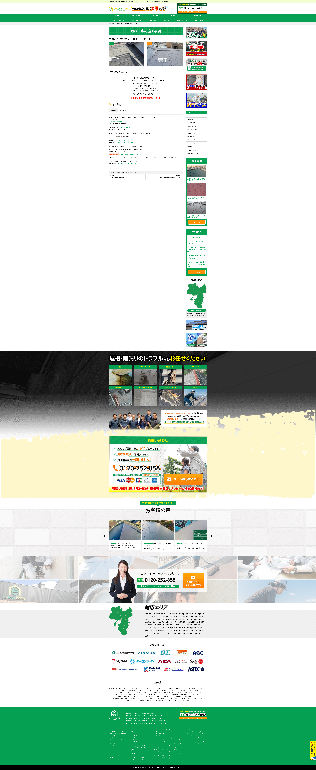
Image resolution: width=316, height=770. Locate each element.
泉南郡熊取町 (200, 622)
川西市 (181, 630)
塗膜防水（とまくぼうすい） (162, 690)
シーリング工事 (199, 20)
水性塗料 (178, 688)
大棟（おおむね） (150, 698)
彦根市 (195, 633)
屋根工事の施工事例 (136, 736)
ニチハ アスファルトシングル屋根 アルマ (196, 734)
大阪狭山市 (148, 622)
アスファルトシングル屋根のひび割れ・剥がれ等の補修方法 (169, 740)
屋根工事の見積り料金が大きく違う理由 (142, 748)
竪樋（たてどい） (131, 700)
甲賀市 (190, 633)
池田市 (163, 614)
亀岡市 (147, 636)
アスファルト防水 (130, 690)
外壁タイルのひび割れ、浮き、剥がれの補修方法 (166, 750)
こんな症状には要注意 (158, 736)
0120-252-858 (125, 127)
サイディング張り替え (193, 140)
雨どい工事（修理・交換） (194, 126)
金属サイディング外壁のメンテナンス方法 (164, 742)
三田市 (153, 633)
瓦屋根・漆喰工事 (182, 20)
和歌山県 (162, 630)
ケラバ (198, 696)
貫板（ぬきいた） (189, 696)
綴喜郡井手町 (149, 630)
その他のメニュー (189, 746)
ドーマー (183, 698)
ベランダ (121, 690)
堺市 (146, 614)
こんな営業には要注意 (158, 734)
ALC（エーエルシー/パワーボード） (158, 688)
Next (211, 536)
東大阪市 (183, 619)
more (197, 222)
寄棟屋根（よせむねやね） (121, 698)
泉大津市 (175, 614)
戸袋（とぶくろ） (163, 694)
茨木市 (202, 614)
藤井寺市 (176, 619)
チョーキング (142, 688)
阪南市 (155, 622)
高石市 (170, 619)
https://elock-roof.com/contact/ (126, 163)
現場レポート (135, 740)
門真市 (159, 619)
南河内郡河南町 (178, 625)
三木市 (147, 633)
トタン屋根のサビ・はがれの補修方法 (163, 758)
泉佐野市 (153, 616)
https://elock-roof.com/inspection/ (131, 154)
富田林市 (160, 616)
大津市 (194, 628)
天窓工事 (190, 146)
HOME (117, 16)
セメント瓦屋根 (194, 690)
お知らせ (134, 752)
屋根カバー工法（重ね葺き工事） (196, 116)
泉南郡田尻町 (149, 625)
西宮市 (200, 628)
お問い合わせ (196, 16)
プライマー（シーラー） (124, 688)
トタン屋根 (138, 692)
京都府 (169, 628)
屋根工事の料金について (137, 742)
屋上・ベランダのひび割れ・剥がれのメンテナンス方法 (168, 754)
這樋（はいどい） (196, 694)
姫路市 (163, 633)
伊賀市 (201, 633)
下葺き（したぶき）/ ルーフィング (192, 692)
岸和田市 (152, 614)
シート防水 (150, 690)
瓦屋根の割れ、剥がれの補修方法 (162, 756)
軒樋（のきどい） (198, 698)
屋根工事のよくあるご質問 (137, 758)
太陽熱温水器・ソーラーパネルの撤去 (162, 730)
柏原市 (147, 619)
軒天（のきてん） (168, 696)
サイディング (185, 700)
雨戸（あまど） (174, 694)
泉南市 (189, 619)
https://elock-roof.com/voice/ (124, 142)
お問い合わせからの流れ (115, 758)
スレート (169, 700)
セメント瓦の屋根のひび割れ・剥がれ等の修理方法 (166, 748)
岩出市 (169, 630)
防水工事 (166, 20)
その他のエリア (150, 628)
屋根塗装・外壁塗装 (193, 122)
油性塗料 (171, 688)
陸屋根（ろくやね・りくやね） (180, 690)
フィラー (113, 688)
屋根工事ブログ (156, 732)
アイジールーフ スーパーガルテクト (195, 744)
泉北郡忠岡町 (191, 622)
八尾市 (147, 616)
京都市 (185, 633)
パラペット (141, 700)
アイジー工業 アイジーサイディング (195, 736)
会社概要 (133, 750)
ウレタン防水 (141, 690)
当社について (175, 16)
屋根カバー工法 (136, 20)
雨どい (145, 696)
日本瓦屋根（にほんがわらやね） (124, 692)
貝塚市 (186, 614)
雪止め (179, 692)
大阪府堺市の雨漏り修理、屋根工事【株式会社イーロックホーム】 (152, 767)
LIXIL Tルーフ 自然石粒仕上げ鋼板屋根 (196, 742)
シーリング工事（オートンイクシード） (197, 143)
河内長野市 (174, 616)
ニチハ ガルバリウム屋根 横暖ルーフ (195, 732)
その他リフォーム (192, 150)
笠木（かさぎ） (133, 694)
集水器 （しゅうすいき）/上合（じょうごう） (129, 696)
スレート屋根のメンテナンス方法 (162, 746)
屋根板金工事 (191, 136)
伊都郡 (197, 630)
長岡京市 (175, 628)
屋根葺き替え (152, 20)
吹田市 (169, 614)
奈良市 (189, 628)
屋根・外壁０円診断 (136, 730)
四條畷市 (195, 619)
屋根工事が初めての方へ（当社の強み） (119, 732)
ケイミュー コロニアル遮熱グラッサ (195, 738)
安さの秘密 (134, 744)
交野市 (201, 619)
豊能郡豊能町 (172, 622)
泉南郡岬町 (158, 625)
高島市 (169, 633)
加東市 (192, 630)
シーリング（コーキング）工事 (191, 688)
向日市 (157, 630)
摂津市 (165, 619)
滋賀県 (158, 628)
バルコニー (204, 688)
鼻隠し (189, 698)
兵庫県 (163, 628)
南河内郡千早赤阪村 (190, 625)
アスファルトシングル (159, 700)
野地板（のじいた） (121, 694)
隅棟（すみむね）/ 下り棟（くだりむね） (168, 698)
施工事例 (156, 16)
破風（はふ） (179, 696)
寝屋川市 (167, 616)
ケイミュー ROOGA (191, 740)
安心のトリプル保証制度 (115, 760)
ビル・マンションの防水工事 (195, 153)
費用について (136, 16)
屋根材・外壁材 (188, 730)
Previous (104, 536)
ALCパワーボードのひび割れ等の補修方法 (164, 738)
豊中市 (158, 614)
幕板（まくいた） (185, 694)
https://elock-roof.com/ (115, 121)
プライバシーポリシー (137, 756)
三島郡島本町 (163, 622)
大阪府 (200, 625)
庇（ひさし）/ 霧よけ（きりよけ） (148, 694)
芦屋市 (179, 633)
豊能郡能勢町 (182, 622)
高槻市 (181, 614)
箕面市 (202, 616)
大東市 (192, 616)
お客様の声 (134, 738)
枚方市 (197, 614)
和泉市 (197, 616)
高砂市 (202, 630)
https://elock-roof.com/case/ (124, 140)
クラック (134, 688)
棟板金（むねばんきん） (155, 696)
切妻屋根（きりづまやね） (137, 698)
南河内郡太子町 (167, 625)
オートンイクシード (136, 734)
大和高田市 (182, 628)
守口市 (191, 614)
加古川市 (175, 630)
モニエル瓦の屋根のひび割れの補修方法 (164, 752)
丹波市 (186, 630)
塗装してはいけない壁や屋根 (139, 760)
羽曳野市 (153, 619)
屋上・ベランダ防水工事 (194, 129)
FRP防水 (149, 700)
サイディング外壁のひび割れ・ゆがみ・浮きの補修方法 (167, 744)
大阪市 (181, 616)
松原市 (186, 616)
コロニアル (177, 700)
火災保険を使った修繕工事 (138, 746)
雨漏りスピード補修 (118, 20)
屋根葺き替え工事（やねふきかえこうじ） (164, 692)
